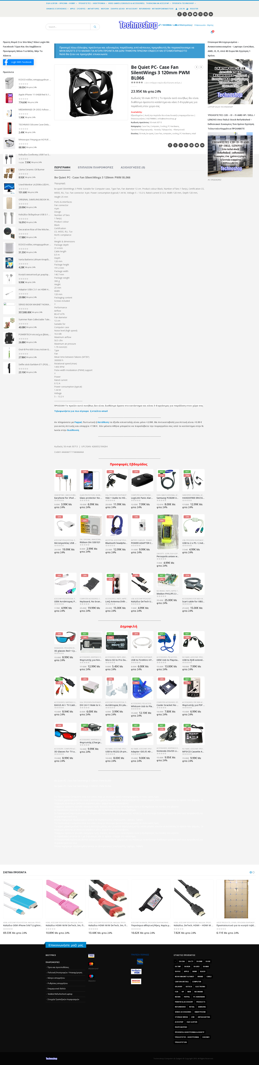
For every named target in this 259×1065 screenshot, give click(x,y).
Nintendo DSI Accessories (179, 748)
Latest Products (181, 923)
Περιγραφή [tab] (62, 167)
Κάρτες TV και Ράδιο (178, 591)
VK (202, 145)
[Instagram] (200, 14)
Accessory (58, 749)
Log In (182, 8)
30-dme (199, 961)
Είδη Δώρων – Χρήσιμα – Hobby (60, 3)
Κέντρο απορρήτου (56, 978)
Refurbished (144, 8)
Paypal (78, 422)
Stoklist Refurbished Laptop (60, 994)
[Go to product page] (9, 83)
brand (200, 976)
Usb (192, 1017)
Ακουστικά (109, 540)
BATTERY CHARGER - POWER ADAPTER (145, 540)
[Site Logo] (111, 18)
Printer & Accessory (184, 1002)
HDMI (5, 923)
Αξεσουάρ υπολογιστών (63, 540)
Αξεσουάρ (194, 657)
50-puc (178, 971)
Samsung (202, 1007)
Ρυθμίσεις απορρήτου (58, 983)
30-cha (182, 961)
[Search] (95, 27)
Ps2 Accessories (174, 657)
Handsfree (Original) (191, 495)
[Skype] (205, 14)
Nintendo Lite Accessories (102, 740)
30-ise (208, 961)
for (176, 992)
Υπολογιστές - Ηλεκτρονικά (187, 1037)
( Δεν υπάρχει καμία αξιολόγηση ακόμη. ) (163, 82)
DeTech (189, 987)
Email (197, 145)
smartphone (200, 1012)
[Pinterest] (190, 14)
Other (191, 923)
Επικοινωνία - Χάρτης (204, 25)
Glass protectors (87, 495)
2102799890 (160, 25)
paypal (187, 997)
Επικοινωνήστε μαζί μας (66, 945)
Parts (119, 599)
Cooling (163, 126)
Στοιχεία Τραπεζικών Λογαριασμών (63, 999)
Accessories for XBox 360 (193, 599)
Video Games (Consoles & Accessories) (126, 3)
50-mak (142, 133)
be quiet (149, 133)
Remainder (58, 648)
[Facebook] (179, 14)
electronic (200, 987)
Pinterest (191, 145)
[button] (124, 116)
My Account (132, 8)
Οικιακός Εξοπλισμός (56, 8)
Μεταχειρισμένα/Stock (163, 8)
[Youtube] (195, 14)
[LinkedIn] (211, 14)
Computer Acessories (89, 599)
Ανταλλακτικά (204, 1017)
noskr (177, 997)
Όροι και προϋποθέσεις (58, 967)
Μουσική (105, 8)
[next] (201, 67)
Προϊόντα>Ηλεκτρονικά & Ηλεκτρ (189, 1032)
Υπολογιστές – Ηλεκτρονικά (92, 3)
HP (183, 992)
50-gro (196, 966)
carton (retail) (182, 982)
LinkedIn (181, 145)
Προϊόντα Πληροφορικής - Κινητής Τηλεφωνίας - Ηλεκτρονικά (158, 129)
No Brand (161, 591)
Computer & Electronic (141, 495)
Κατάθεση (103, 422)
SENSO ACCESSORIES (183, 1012)
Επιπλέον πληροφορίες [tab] (95, 167)
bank (194, 971)
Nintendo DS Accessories (102, 657)
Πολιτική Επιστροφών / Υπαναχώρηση (65, 972)
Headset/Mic (59, 495)
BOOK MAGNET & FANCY (184, 976)
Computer (154, 126)
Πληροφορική (181, 1027)
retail (194, 133)
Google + (186, 145)
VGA (106, 495)
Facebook (170, 145)
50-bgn (187, 966)
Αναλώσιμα (96, 539)
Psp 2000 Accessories (202, 702)
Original (87, 539)
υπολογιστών (181, 1042)
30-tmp (178, 966)
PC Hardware (173, 126)
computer (167, 133)
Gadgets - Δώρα (163, 554)
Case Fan (146, 126)
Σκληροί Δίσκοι (118, 8)
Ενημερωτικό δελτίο (57, 988)
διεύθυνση (73, 430)
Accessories (110, 599)
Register (194, 8)
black (202, 971)
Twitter (175, 145)
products (200, 1002)
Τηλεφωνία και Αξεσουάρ (157, 3)
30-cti (190, 961)
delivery (178, 987)
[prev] (197, 67)
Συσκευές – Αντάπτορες (88, 8)
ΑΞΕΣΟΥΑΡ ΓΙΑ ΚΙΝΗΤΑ (96, 923)
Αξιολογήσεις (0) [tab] (133, 167)
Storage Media (181, 1017)
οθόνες (206, 1037)
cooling (175, 133)
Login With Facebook (21, 62)
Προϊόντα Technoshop (183, 3)
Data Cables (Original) (166, 495)
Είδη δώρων (175, 554)
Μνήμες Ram (127, 657)
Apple (72, 8)
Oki (81, 539)
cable (209, 976)
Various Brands (72, 495)
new (189, 992)
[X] (185, 14)
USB (183, 540)
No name (186, 657)
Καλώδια (31, 923)
